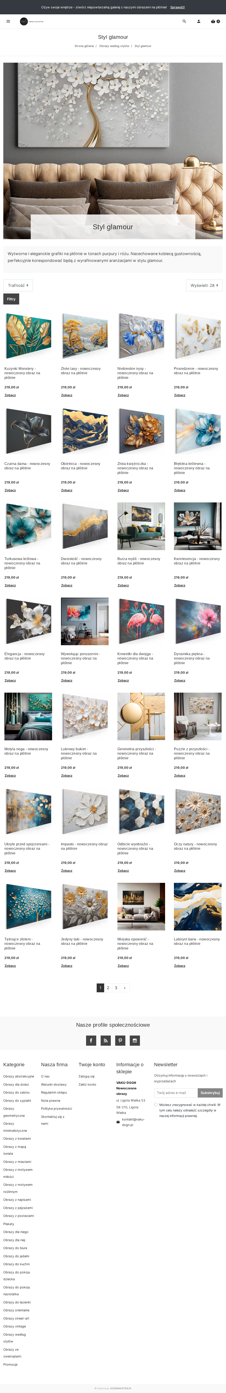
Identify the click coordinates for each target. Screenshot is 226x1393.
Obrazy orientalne (16, 1310)
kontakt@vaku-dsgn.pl (130, 1122)
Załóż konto (87, 1084)
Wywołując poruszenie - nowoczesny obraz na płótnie (80, 658)
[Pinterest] (120, 1041)
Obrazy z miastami (17, 1162)
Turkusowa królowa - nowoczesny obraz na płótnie (22, 563)
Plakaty (8, 1224)
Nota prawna (50, 1100)
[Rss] (106, 1041)
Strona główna (84, 46)
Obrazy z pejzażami (18, 1208)
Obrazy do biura (15, 1248)
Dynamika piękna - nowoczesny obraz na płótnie (192, 658)
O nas (45, 1076)
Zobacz (10, 395)
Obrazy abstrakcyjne (18, 1076)
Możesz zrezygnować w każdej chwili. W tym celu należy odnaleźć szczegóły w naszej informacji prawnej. (189, 1110)
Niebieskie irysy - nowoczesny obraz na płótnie (135, 373)
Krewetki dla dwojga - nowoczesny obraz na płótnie (135, 658)
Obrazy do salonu (16, 1092)
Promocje (10, 1364)
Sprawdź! (177, 7)
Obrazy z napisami (17, 1199)
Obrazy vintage (14, 1326)
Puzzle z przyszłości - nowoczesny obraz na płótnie (192, 753)
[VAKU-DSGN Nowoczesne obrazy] (31, 21)
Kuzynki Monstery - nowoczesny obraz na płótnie (22, 373)
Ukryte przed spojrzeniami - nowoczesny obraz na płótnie (27, 848)
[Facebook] (91, 1041)
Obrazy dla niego (15, 1232)
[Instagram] (135, 1041)
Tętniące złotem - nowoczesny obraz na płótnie (22, 943)
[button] (215, 21)
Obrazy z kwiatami (17, 1138)
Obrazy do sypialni (17, 1100)
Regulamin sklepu (54, 1092)
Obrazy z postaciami (18, 1216)
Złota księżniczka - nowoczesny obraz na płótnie (135, 468)
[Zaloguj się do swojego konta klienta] (199, 21)
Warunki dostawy (54, 1084)
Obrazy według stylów (114, 46)
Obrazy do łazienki (17, 1302)
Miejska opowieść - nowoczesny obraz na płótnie (135, 943)
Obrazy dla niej (14, 1240)
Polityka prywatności (56, 1108)
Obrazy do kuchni (16, 1264)
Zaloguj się (86, 1076)
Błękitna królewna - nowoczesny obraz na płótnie (192, 468)
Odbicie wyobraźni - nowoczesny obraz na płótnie (135, 848)
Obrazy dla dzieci (16, 1084)
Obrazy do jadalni (16, 1256)
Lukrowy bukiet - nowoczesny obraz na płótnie (79, 753)
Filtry (11, 299)
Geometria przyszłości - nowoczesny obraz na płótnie (136, 753)
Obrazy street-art (16, 1318)
